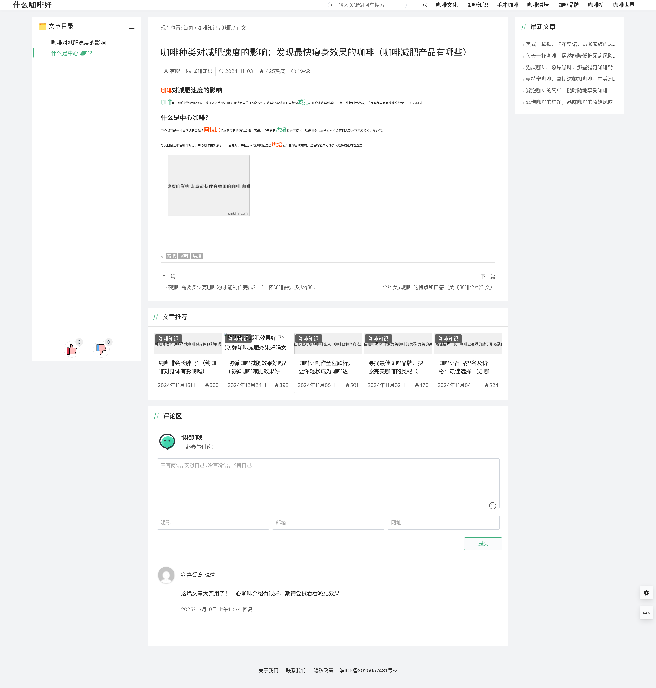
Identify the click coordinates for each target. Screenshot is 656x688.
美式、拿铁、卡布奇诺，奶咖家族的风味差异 (577, 44)
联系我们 (296, 670)
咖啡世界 (624, 5)
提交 (483, 544)
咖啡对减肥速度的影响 (78, 42)
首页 (188, 28)
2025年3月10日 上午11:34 (211, 609)
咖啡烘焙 (538, 5)
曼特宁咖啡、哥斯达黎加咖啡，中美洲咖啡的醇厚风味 (587, 79)
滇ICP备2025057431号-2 (369, 670)
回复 (248, 609)
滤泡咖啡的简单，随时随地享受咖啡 (567, 90)
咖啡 (166, 90)
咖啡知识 (477, 5)
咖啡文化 (447, 5)
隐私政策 (323, 670)
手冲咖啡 (508, 5)
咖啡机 (596, 5)
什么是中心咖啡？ (73, 53)
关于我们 (268, 670)
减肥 (227, 28)
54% (646, 613)
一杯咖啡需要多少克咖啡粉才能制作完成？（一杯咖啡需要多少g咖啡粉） (241, 287)
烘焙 (281, 129)
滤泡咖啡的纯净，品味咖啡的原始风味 (569, 102)
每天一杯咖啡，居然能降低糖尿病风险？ (572, 56)
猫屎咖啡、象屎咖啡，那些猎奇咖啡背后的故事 (579, 67)
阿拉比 (212, 129)
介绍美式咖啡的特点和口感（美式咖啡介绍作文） (438, 287)
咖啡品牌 (568, 5)
